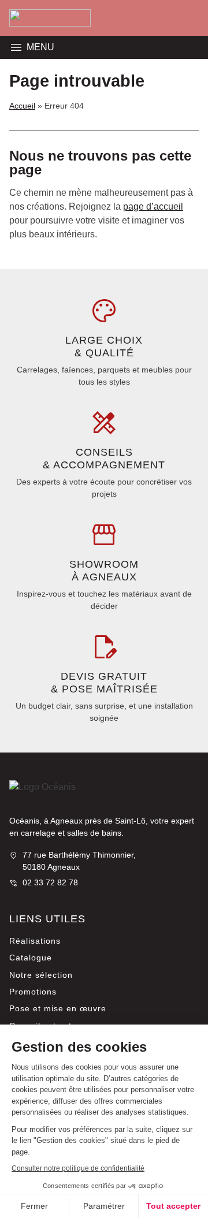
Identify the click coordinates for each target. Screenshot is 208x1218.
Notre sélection (41, 974)
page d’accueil (153, 206)
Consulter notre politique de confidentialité (78, 1168)
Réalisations (35, 940)
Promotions (33, 991)
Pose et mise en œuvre (57, 1008)
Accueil (22, 105)
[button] (16, 47)
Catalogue (30, 957)
